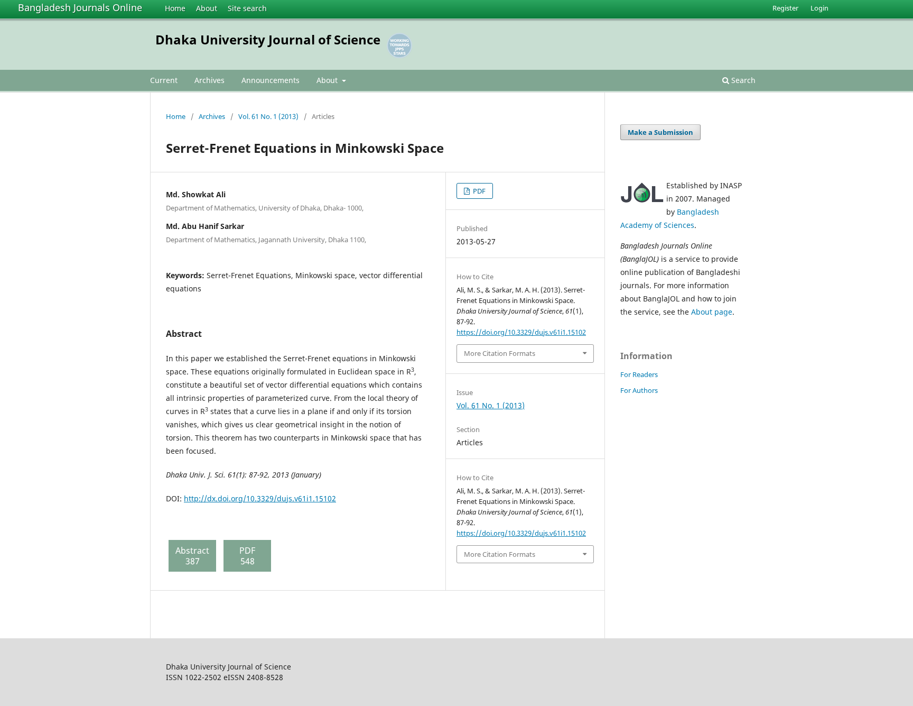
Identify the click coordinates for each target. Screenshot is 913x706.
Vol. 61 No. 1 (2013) (268, 116)
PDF (478, 191)
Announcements (270, 80)
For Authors (639, 390)
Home (175, 8)
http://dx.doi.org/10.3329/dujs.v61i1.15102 (260, 498)
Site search (247, 8)
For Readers (639, 374)
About (206, 8)
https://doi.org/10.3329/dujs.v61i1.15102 (521, 332)
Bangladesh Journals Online (80, 7)
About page (711, 312)
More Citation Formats (499, 353)
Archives (209, 80)
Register (785, 8)
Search (742, 80)
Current (164, 80)
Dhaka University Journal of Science (267, 39)
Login (819, 8)
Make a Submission (660, 132)
